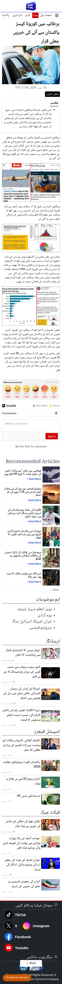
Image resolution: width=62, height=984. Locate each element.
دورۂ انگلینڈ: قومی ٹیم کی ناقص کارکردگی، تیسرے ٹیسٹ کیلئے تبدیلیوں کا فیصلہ (21, 715)
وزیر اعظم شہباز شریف (34, 609)
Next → (54, 590)
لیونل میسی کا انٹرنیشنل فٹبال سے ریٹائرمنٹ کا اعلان (23, 653)
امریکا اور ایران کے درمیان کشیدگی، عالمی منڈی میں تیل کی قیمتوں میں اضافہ (21, 693)
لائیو (27, 15)
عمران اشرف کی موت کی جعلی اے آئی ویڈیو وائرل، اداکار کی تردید (22, 865)
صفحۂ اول (46, 15)
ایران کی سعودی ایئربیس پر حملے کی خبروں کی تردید (24, 884)
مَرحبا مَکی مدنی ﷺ (28, 796)
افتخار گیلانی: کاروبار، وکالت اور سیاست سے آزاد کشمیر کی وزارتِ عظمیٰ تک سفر (21, 745)
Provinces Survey (17, 977)
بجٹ (35, 15)
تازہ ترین (17, 15)
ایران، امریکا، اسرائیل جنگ (32, 621)
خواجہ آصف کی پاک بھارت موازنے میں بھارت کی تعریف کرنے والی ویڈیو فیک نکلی (21, 843)
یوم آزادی (45, 615)
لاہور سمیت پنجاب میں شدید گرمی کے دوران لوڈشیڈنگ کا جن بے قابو (21, 672)
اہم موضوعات (48, 599)
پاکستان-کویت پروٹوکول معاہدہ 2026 (21, 765)
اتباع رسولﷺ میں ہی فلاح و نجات (23, 781)
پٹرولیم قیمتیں (40, 627)
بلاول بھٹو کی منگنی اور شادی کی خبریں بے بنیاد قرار (23, 824)
